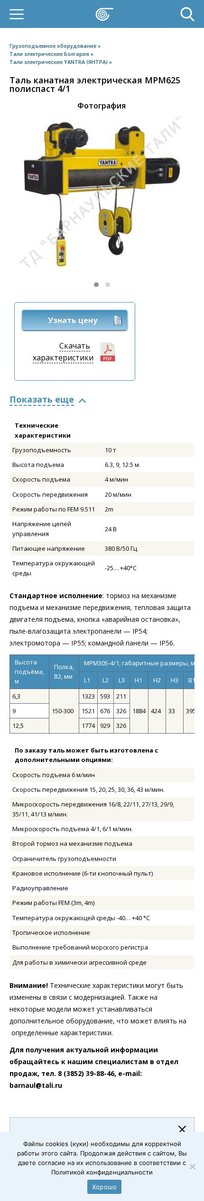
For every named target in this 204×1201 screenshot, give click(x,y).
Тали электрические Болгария (50, 53)
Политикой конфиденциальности (102, 1172)
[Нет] (192, 1166)
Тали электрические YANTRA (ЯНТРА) (59, 61)
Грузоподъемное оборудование (53, 45)
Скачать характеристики (63, 352)
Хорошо (104, 1187)
